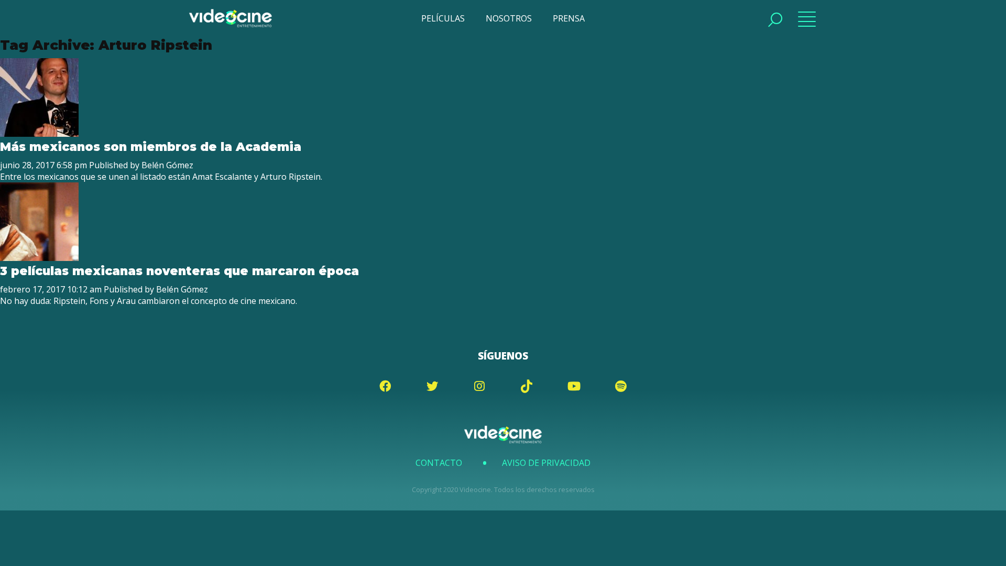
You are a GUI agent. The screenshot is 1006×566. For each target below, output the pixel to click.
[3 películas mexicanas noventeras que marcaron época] (39, 258)
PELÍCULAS (443, 18)
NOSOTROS (509, 18)
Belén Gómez (167, 165)
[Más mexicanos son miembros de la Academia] (39, 133)
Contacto (438, 463)
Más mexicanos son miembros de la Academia (150, 146)
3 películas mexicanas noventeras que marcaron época (179, 271)
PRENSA (569, 18)
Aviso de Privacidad (546, 463)
